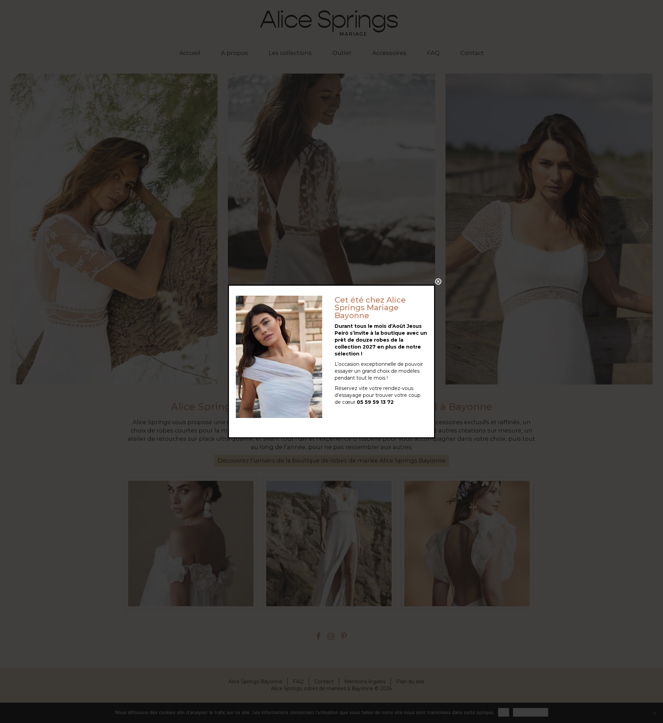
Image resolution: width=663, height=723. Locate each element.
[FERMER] (438, 281)
